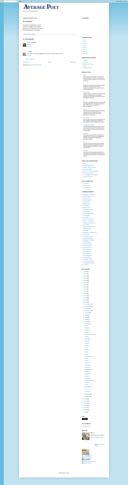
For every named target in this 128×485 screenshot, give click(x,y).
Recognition (86, 117)
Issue (84, 66)
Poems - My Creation (88, 221)
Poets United (86, 215)
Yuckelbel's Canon (88, 259)
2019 (84, 287)
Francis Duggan (87, 200)
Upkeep (87, 336)
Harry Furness (86, 251)
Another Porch (87, 198)
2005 (84, 412)
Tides (84, 109)
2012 (84, 302)
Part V (84, 47)
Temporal (87, 328)
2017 (84, 291)
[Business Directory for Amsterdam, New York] (85, 450)
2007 (84, 407)
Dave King (86, 183)
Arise (86, 389)
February (87, 394)
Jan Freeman (86, 187)
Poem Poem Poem (88, 236)
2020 (84, 284)
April (86, 321)
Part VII (85, 51)
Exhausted (87, 367)
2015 (84, 295)
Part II (84, 42)
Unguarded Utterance (88, 263)
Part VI (85, 49)
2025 (84, 274)
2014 (84, 298)
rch (28, 51)
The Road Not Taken (88, 173)
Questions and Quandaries (90, 232)
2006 (84, 410)
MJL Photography (87, 249)
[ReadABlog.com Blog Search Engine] (85, 452)
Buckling (87, 371)
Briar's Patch (86, 92)
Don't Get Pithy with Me (90, 334)
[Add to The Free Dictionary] (86, 460)
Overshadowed (88, 356)
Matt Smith (86, 230)
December (87, 304)
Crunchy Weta (86, 257)
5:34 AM (29, 46)
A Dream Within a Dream (89, 167)
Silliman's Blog (87, 228)
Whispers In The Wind (88, 194)
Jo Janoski (86, 264)
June (86, 317)
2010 (84, 401)
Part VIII (85, 53)
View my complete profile (97, 437)
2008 (84, 405)
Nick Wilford (86, 205)
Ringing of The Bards (88, 240)
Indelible (87, 363)
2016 (84, 293)
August (87, 313)
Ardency (87, 360)
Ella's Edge (86, 224)
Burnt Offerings (88, 387)
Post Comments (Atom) (35, 65)
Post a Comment (29, 59)
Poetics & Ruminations (89, 226)
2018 (84, 289)
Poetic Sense (86, 211)
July (86, 315)
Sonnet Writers (87, 247)
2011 (84, 399)
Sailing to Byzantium (88, 165)
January (87, 396)
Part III (84, 43)
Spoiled (87, 358)
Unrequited (87, 373)
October (87, 308)
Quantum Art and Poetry (89, 223)
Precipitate (87, 339)
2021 (84, 282)
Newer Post (26, 62)
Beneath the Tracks (88, 64)
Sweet (86, 352)
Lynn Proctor (86, 202)
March (86, 323)
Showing (87, 330)
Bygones (87, 349)
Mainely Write (86, 204)
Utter (84, 75)
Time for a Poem (87, 244)
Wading (87, 345)
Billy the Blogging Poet (89, 196)
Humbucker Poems (88, 209)
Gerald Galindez (87, 245)
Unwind (87, 382)
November (87, 306)
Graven (86, 354)
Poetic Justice (86, 253)
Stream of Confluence (88, 219)
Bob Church (86, 185)
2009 (84, 403)
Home (49, 62)
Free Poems (86, 234)
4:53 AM (29, 55)
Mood (86, 325)
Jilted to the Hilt (88, 369)
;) (83, 83)
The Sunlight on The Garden (90, 175)
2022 (84, 280)
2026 (84, 271)
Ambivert (85, 133)
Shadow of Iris (86, 207)
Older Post (73, 62)
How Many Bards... (88, 169)
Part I (84, 40)
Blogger (67, 473)
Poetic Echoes (87, 242)
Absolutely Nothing (89, 380)
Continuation (88, 378)
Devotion (85, 60)
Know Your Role (87, 67)
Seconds (85, 62)
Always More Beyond (88, 261)
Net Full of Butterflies (88, 213)
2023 (84, 278)
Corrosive (87, 332)
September (88, 310)
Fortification (88, 365)
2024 (84, 276)
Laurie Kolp (30, 42)
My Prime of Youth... (88, 176)
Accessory (87, 391)
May (86, 319)
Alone (84, 163)
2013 (84, 300)
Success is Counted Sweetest (90, 171)
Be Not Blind (86, 217)
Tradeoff (87, 343)
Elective (87, 384)
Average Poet (86, 426)
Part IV (85, 45)
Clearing (87, 376)
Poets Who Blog (87, 255)
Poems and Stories (88, 238)
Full (85, 347)
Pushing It (87, 341)
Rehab (85, 142)
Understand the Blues (88, 125)
